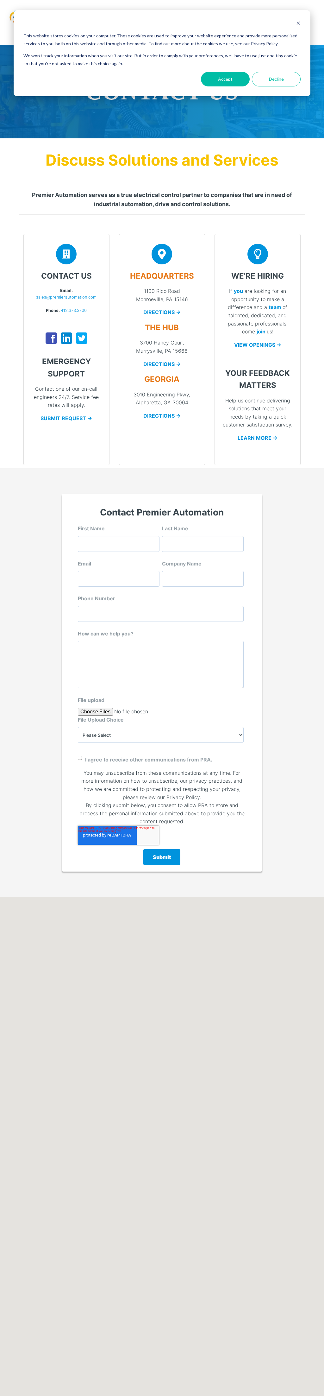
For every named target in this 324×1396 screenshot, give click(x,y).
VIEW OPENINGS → (257, 345)
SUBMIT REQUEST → (66, 418)
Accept (225, 79)
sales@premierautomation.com (66, 297)
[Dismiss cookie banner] (298, 24)
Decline (276, 79)
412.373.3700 (74, 310)
